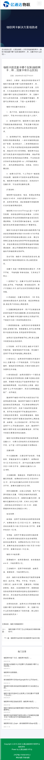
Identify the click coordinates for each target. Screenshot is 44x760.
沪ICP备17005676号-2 (22, 755)
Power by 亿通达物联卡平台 (22, 749)
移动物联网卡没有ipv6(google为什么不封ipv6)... (21, 679)
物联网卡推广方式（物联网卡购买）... (17, 657)
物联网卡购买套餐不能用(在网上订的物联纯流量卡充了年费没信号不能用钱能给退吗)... (21, 716)
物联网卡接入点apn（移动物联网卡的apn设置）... (22, 723)
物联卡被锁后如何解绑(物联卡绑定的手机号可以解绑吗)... (21, 709)
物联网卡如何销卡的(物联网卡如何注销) (25, 638)
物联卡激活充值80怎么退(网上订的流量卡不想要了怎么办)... (21, 694)
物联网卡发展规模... (11, 672)
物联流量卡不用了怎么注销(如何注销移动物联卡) (24, 630)
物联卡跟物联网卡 (16, 624)
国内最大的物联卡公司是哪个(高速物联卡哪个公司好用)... (21, 665)
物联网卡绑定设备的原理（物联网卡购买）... (20, 701)
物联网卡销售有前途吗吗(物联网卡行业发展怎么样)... (21, 687)
